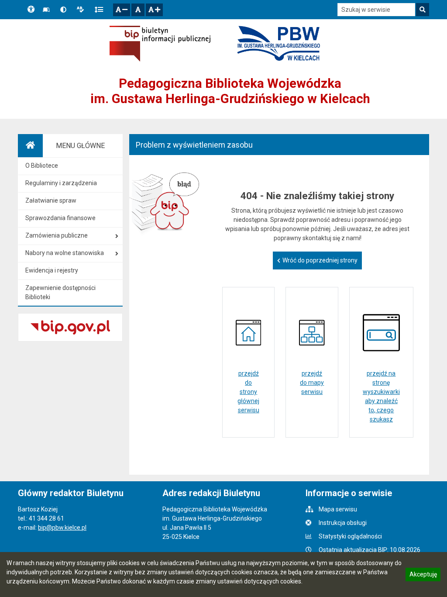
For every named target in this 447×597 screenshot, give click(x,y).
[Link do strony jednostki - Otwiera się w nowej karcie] (278, 44)
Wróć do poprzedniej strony (320, 260)
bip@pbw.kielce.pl (62, 527)
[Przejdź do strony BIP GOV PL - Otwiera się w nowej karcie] (160, 44)
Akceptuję (423, 575)
